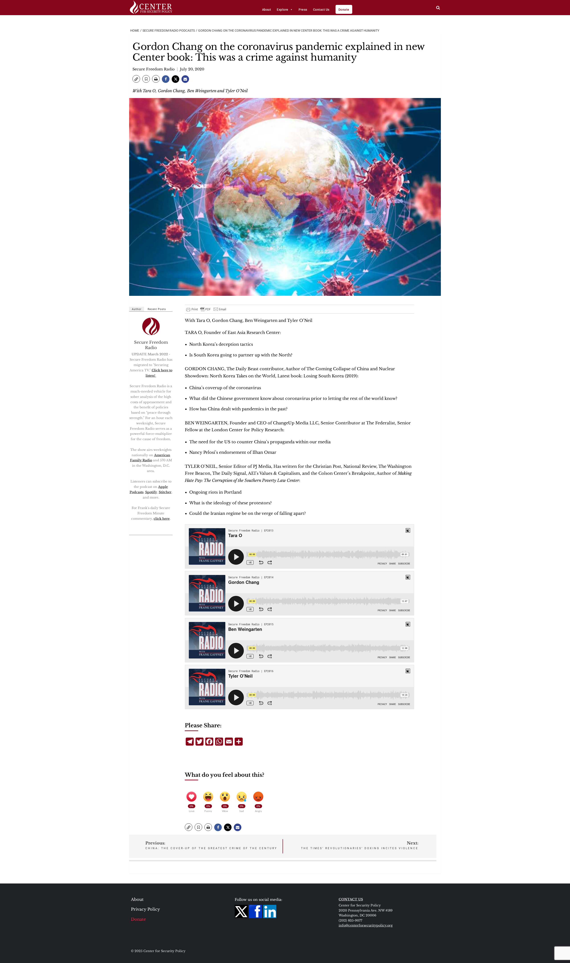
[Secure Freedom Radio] (151, 326)
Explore (282, 9)
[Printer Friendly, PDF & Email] (206, 309)
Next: (359, 845)
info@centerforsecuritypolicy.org (366, 925)
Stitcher (165, 492)
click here (162, 519)
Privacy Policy (145, 909)
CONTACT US (351, 899)
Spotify (151, 492)
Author (136, 309)
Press (303, 9)
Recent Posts (157, 309)
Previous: (211, 845)
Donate (343, 9)
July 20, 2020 (192, 69)
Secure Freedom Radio (153, 69)
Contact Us (321, 9)
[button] (136, 79)
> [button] (438, 8)
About (266, 9)
